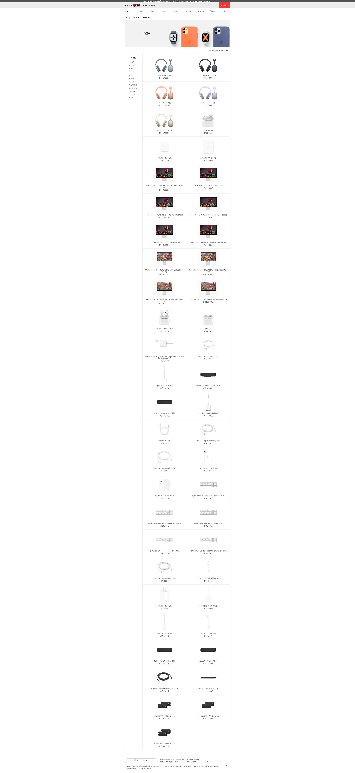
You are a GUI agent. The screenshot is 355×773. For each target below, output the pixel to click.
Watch (176, 11)
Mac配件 (131, 62)
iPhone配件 (132, 65)
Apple (127, 11)
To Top (227, 766)
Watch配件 (132, 72)
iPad (152, 11)
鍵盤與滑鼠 (132, 92)
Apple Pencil (132, 82)
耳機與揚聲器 (133, 85)
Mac (140, 11)
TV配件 (131, 75)
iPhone (164, 11)
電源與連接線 (133, 88)
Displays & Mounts (132, 96)
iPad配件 (131, 68)
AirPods (188, 11)
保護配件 (131, 78)
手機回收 (212, 11)
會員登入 (226, 5)
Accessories (200, 11)
